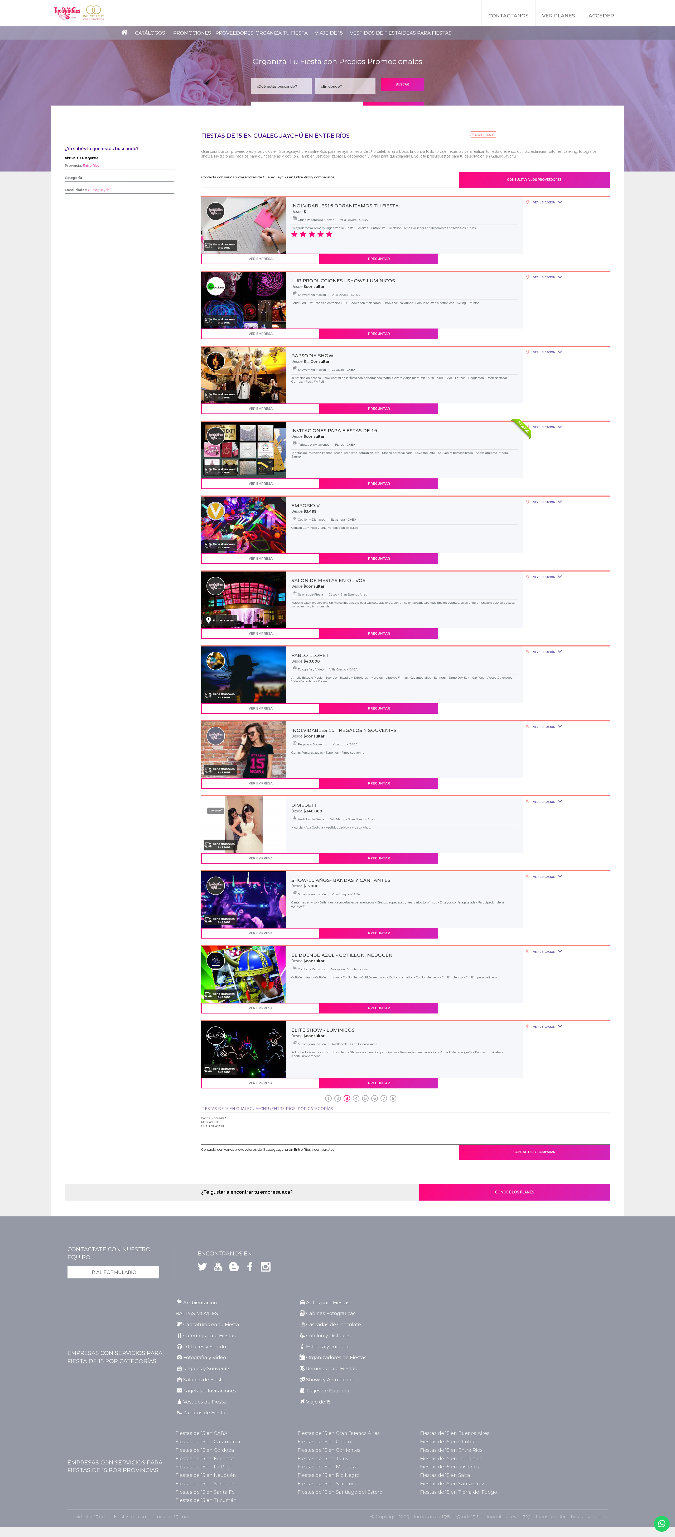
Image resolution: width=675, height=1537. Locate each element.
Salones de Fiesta (204, 1379)
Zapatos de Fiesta (204, 1412)
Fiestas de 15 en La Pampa (451, 1458)
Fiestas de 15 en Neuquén (206, 1475)
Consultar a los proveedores (534, 180)
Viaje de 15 (329, 33)
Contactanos (508, 16)
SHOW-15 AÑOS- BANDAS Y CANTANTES (340, 880)
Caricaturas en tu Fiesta (211, 1324)
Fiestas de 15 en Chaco (324, 1441)
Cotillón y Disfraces (328, 1335)
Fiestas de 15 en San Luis (327, 1483)
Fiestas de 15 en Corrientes (329, 1450)
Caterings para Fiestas (209, 1335)
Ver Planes (558, 16)
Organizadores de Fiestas (336, 1357)
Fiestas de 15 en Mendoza (328, 1466)
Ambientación (200, 1302)
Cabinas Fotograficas (330, 1313)
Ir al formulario (113, 1272)
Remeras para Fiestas (331, 1368)
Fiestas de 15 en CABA (202, 1433)
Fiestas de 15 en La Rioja (204, 1466)
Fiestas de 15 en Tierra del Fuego (458, 1492)
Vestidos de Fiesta (375, 33)
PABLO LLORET (310, 655)
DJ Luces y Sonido (204, 1346)
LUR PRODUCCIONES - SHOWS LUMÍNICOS (343, 281)
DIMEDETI (303, 805)
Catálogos (150, 33)
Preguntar (379, 259)
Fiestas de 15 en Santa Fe (205, 1492)
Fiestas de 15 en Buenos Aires (454, 1433)
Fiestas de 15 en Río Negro (329, 1475)
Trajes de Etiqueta (327, 1390)
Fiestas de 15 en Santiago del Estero (340, 1492)
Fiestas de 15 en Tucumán (206, 1500)
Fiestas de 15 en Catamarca (208, 1441)
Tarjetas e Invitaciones (209, 1390)
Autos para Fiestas (328, 1302)
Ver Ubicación (543, 202)
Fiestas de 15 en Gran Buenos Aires (339, 1433)
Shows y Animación (329, 1379)
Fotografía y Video (204, 1357)
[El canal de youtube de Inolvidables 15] (216, 1268)
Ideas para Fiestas (426, 33)
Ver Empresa (261, 259)
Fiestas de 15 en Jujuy (323, 1458)
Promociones (192, 33)
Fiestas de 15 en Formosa (205, 1458)
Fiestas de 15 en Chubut (448, 1441)
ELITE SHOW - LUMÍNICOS (323, 1030)
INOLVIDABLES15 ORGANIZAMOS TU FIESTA (345, 206)
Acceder (601, 16)
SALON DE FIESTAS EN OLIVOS (328, 580)
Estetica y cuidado (328, 1346)
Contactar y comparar (534, 1152)
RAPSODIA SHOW (312, 356)
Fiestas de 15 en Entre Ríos (451, 1450)
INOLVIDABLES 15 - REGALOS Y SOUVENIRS (344, 730)
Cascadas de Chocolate (333, 1324)
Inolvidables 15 (67, 13)
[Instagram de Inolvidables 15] (263, 1268)
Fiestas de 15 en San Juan (206, 1483)
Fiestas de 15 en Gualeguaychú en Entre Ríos (275, 135)
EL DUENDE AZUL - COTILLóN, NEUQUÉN (342, 955)
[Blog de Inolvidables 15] (232, 1268)
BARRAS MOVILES (197, 1313)
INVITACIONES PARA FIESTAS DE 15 (334, 431)
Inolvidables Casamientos (93, 13)
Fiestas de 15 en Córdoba (205, 1450)
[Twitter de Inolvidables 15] (202, 1268)
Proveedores (234, 33)
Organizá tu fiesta (281, 33)
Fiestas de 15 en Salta (445, 1475)
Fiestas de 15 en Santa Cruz (452, 1483)
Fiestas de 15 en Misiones (449, 1466)
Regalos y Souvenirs (206, 1368)
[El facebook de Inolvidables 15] (247, 1268)
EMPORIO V (305, 505)
